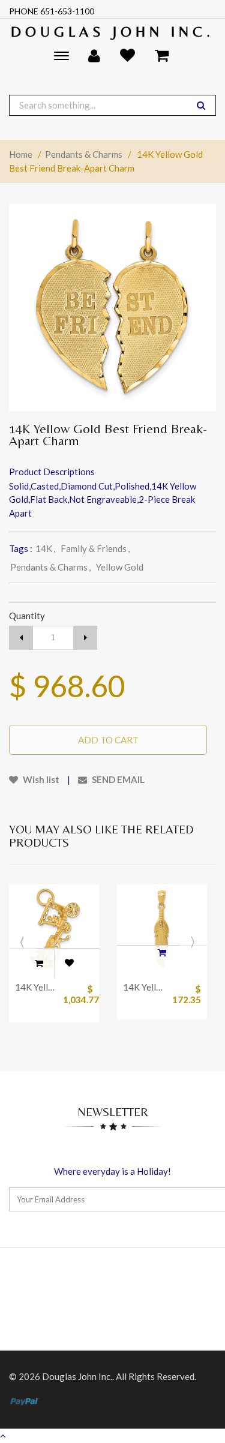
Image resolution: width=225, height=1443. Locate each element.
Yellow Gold (119, 567)
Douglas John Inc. (112, 31)
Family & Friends (95, 548)
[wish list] (69, 963)
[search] (201, 105)
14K (45, 548)
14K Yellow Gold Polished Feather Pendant (144, 987)
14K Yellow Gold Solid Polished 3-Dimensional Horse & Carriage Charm (36, 987)
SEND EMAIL (117, 779)
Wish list (40, 779)
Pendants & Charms (83, 154)
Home (20, 154)
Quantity (27, 615)
